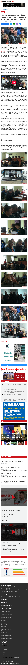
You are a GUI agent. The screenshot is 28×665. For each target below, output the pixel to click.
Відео (3, 421)
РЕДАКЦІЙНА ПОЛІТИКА (4, 643)
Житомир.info (4, 341)
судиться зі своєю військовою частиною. (14, 50)
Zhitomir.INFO (8, 661)
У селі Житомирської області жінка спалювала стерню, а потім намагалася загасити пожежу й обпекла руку (13, 460)
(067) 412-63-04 (16, 596)
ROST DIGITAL (16, 663)
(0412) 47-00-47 (7, 596)
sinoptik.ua (16, 657)
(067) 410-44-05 (7, 588)
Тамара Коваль (14, 591)
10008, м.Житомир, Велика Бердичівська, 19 (16, 590)
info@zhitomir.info (10, 587)
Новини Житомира (6, 456)
